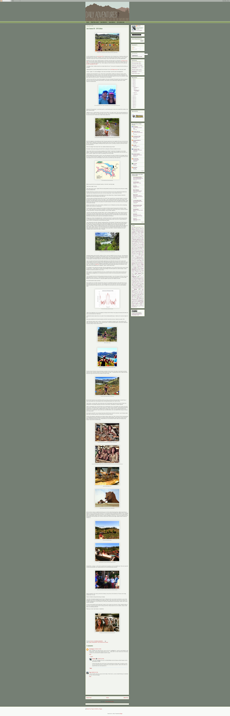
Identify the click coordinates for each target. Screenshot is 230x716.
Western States (141, 301)
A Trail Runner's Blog (136, 136)
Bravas (110, 442)
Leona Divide (134, 261)
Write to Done (135, 194)
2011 (134, 100)
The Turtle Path (135, 158)
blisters (139, 234)
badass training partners (93, 642)
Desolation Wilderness (136, 239)
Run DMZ (134, 145)
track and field (140, 293)
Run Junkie (135, 163)
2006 (134, 107)
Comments (135, 49)
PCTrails (133, 272)
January (135, 94)
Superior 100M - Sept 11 (136, 73)
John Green (141, 258)
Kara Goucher (134, 259)
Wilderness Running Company (138, 303)
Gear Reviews (112, 22)
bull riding (138, 235)
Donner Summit (134, 241)
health (136, 252)
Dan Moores (137, 238)
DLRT (134, 240)
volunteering (140, 300)
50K (137, 228)
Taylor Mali (140, 291)
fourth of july (139, 246)
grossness (136, 250)
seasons (134, 281)
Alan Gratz (142, 229)
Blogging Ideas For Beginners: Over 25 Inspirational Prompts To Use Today (138, 196)
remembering (142, 276)
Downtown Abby (140, 241)
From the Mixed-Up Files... (137, 177)
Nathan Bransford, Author (137, 205)
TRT (133, 296)
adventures (134, 229)
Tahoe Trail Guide (94, 22)
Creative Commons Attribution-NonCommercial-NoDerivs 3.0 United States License (137, 314)
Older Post (126, 697)
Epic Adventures (120, 22)
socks (143, 285)
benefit (142, 232)
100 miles (134, 227)
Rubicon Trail (140, 279)
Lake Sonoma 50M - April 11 (136, 63)
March (135, 92)
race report (106, 642)
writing (133, 305)
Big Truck (97, 264)
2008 (134, 104)
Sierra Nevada (134, 283)
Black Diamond (134, 234)
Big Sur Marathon (134, 233)
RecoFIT (133, 275)
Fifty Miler (134, 245)
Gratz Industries (136, 209)
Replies (91, 656)
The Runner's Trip (136, 149)
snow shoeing (138, 285)
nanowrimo (140, 267)
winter (137, 304)
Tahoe (135, 289)
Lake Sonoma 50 (100, 56)
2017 (134, 83)
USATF (139, 299)
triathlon (141, 295)
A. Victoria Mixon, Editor (137, 200)
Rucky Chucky (134, 280)
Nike (142, 269)
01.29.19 (134, 164)
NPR (139, 270)
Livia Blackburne (136, 182)
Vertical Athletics (135, 300)
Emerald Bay (136, 242)
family (143, 244)
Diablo (143, 239)
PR (132, 273)
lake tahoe (139, 260)
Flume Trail (139, 245)
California (140, 236)
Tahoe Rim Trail (138, 290)
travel (138, 295)
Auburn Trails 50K (139, 231)
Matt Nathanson (137, 264)
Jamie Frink (139, 257)
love (136, 262)
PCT (141, 271)
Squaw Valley (140, 286)
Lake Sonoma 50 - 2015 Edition (137, 90)
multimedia (139, 266)
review (137, 277)
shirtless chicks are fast (135, 282)
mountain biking (134, 266)
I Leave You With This (136, 146)
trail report (139, 294)
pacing (137, 271)
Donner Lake (141, 240)
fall (139, 244)
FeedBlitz (140, 56)
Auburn (134, 231)
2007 (134, 105)
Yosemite (141, 305)
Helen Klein (138, 253)
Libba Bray (135, 218)
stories (142, 287)
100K (139, 227)
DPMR (133, 242)
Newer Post (88, 697)
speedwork (134, 286)
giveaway (140, 248)
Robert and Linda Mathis (137, 278)
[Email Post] (105, 641)
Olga (90, 672)
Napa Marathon (134, 268)
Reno (134, 277)
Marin (133, 264)
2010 (134, 101)
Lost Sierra (141, 261)
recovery (140, 275)
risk (132, 278)
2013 (134, 97)
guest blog (139, 250)
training (133, 295)
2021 (134, 79)
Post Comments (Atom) (110, 701)
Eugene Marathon (135, 244)
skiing (141, 284)
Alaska (134, 230)
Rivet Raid (134, 168)
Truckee (137, 296)
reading (138, 274)
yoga (137, 305)
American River (138, 230)
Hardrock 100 (138, 251)
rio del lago (141, 277)
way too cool (134, 301)
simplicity (136, 284)
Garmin (136, 247)
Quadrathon (135, 167)
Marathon (134, 263)
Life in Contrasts (135, 142)
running (140, 280)
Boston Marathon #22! (136, 137)
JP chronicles (135, 126)
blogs (142, 234)
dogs (136, 240)
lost (137, 261)
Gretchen (94, 658)
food (143, 245)
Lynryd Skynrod (140, 262)
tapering (136, 291)
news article (138, 269)
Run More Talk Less (136, 131)
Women (141, 304)
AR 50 (143, 230)
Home (88, 22)
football (134, 246)
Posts (134, 47)
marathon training (140, 263)
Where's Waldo (136, 302)
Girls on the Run (135, 248)
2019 (134, 80)
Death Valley (142, 238)
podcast (141, 272)
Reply (90, 654)
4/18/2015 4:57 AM (94, 672)
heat (139, 252)
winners (133, 304)
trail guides (134, 294)
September (136, 87)
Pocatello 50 (137, 272)
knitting (139, 259)
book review (133, 235)
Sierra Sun (138, 283)
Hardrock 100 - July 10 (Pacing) (137, 65)
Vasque (143, 299)
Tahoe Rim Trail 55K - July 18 (136, 69)
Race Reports (104, 22)
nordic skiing (134, 270)
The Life (136, 293)
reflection (134, 276)
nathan (139, 268)
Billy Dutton (140, 233)
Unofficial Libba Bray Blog (137, 219)
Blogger (121, 713)
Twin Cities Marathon (138, 297)
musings (135, 267)
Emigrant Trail (142, 242)
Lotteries (133, 262)
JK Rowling (136, 258)
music (143, 266)
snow (133, 285)
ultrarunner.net (134, 299)
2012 (134, 98)
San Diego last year (114, 69)
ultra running (139, 298)
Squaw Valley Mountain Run (136, 287)
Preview (133, 56)
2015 (134, 86)
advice (138, 229)
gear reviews (140, 247)
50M (141, 228)
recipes (141, 274)
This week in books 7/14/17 (137, 206)
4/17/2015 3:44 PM (100, 658)
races (133, 274)
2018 (134, 82)
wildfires (141, 303)
